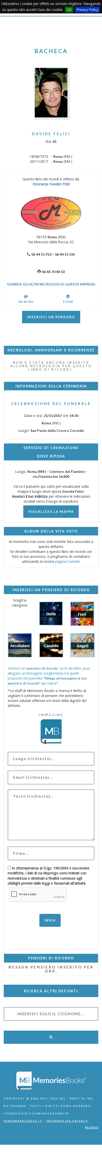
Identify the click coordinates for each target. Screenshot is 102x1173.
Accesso (91, 1127)
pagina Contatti (67, 561)
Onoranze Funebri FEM (51, 184)
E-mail (68, 301)
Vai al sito (25, 301)
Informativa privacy (67, 1121)
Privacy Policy (87, 9)
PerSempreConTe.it (23, 1121)
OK (69, 9)
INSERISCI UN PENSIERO (51, 317)
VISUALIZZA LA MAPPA (51, 512)
